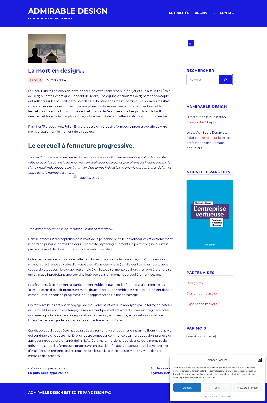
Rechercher (200, 70)
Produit (35, 80)
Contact (228, 13)
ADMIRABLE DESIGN (68, 10)
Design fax (208, 138)
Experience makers (202, 304)
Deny (217, 387)
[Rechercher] (225, 79)
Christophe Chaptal (202, 122)
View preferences (247, 387)
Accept (187, 387)
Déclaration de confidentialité (217, 396)
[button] (260, 360)
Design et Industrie (202, 293)
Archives (203, 13)
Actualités (179, 13)
